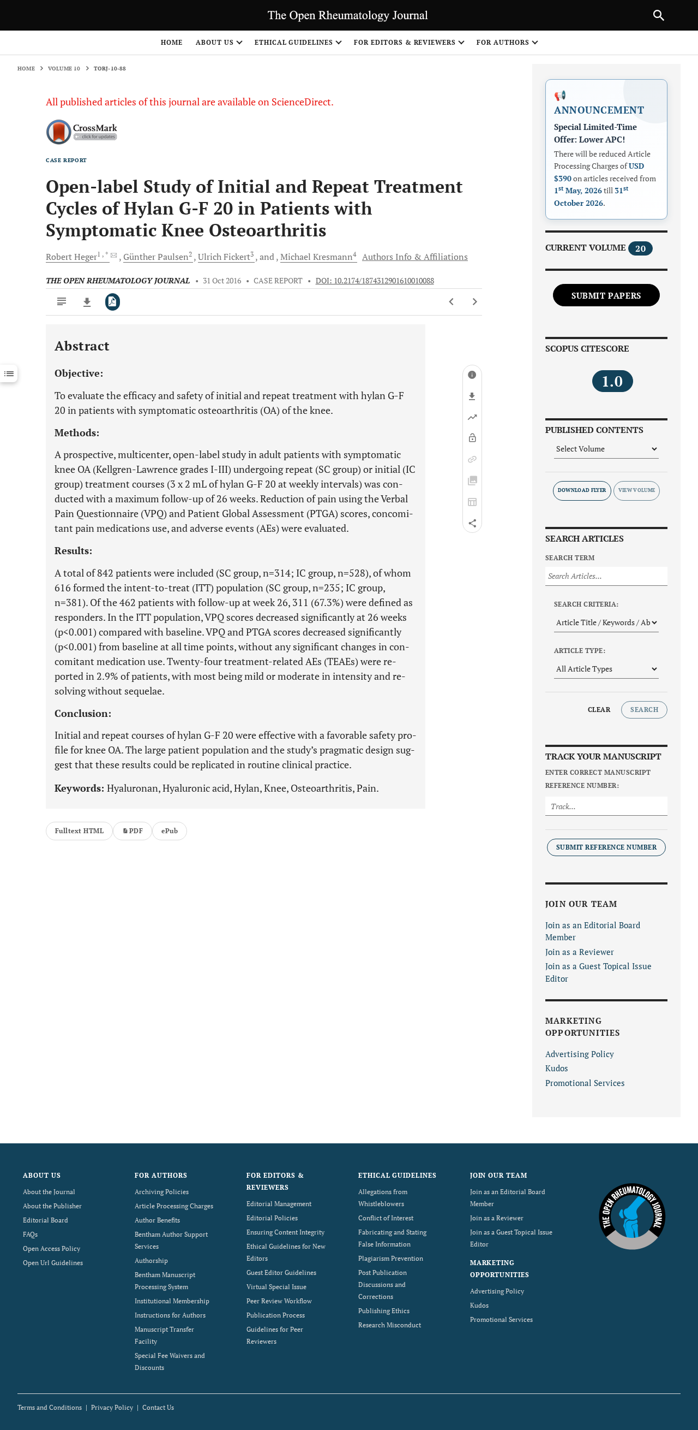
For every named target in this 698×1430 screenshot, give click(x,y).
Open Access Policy (51, 1248)
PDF (136, 831)
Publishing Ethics (384, 1311)
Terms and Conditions (49, 1407)
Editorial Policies (272, 1218)
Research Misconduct (389, 1325)
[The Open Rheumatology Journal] (632, 1216)
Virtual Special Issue (276, 1287)
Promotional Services (585, 1082)
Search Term (569, 558)
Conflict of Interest (385, 1218)
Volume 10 (64, 68)
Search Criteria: (586, 604)
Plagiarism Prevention (390, 1258)
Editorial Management (278, 1204)
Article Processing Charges (174, 1206)
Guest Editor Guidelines (281, 1272)
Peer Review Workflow (279, 1301)
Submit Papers (606, 295)
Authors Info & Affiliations (415, 257)
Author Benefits (157, 1220)
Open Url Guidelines (53, 1263)
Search (644, 709)
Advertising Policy (579, 1053)
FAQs (30, 1234)
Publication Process (275, 1315)
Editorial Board (45, 1220)
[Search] (658, 15)
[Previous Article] (451, 302)
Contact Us (158, 1407)
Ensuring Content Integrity (285, 1232)
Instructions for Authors (170, 1315)
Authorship (151, 1260)
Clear (599, 709)
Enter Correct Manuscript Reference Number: (598, 779)
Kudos (556, 1068)
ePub (169, 831)
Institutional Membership (172, 1301)
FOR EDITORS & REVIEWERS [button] (405, 42)
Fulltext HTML (79, 831)
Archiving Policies (162, 1192)
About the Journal (49, 1192)
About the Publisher (52, 1206)
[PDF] (112, 302)
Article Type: (579, 650)
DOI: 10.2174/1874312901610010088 (375, 281)
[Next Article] (474, 302)
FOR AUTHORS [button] (503, 42)
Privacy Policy (112, 1407)
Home (172, 42)
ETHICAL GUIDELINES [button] (294, 42)
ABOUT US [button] (215, 42)
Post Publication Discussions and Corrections (382, 1284)
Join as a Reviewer (579, 951)
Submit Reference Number (606, 847)
